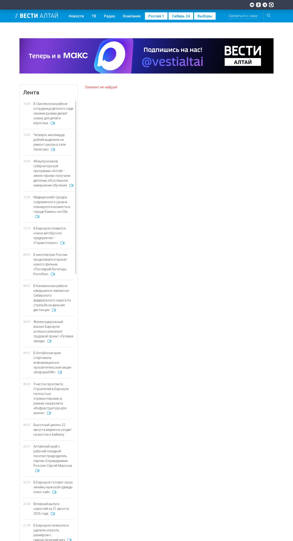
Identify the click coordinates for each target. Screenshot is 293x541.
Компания (132, 16)
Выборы (205, 16)
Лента (31, 92)
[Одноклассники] (258, 5)
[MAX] (271, 5)
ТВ (94, 16)
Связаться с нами (243, 16)
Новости (76, 16)
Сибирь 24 (181, 16)
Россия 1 (156, 16)
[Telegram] (265, 5)
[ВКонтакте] (252, 5)
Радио (109, 16)
